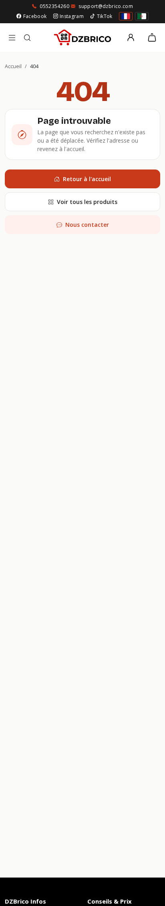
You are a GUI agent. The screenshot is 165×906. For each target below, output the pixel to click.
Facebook (34, 16)
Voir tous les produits (87, 202)
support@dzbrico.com (105, 6)
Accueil (13, 66)
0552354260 (54, 6)
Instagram (72, 16)
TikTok (105, 16)
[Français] (126, 16)
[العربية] (142, 16)
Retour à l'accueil (87, 179)
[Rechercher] (27, 37)
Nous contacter (87, 224)
